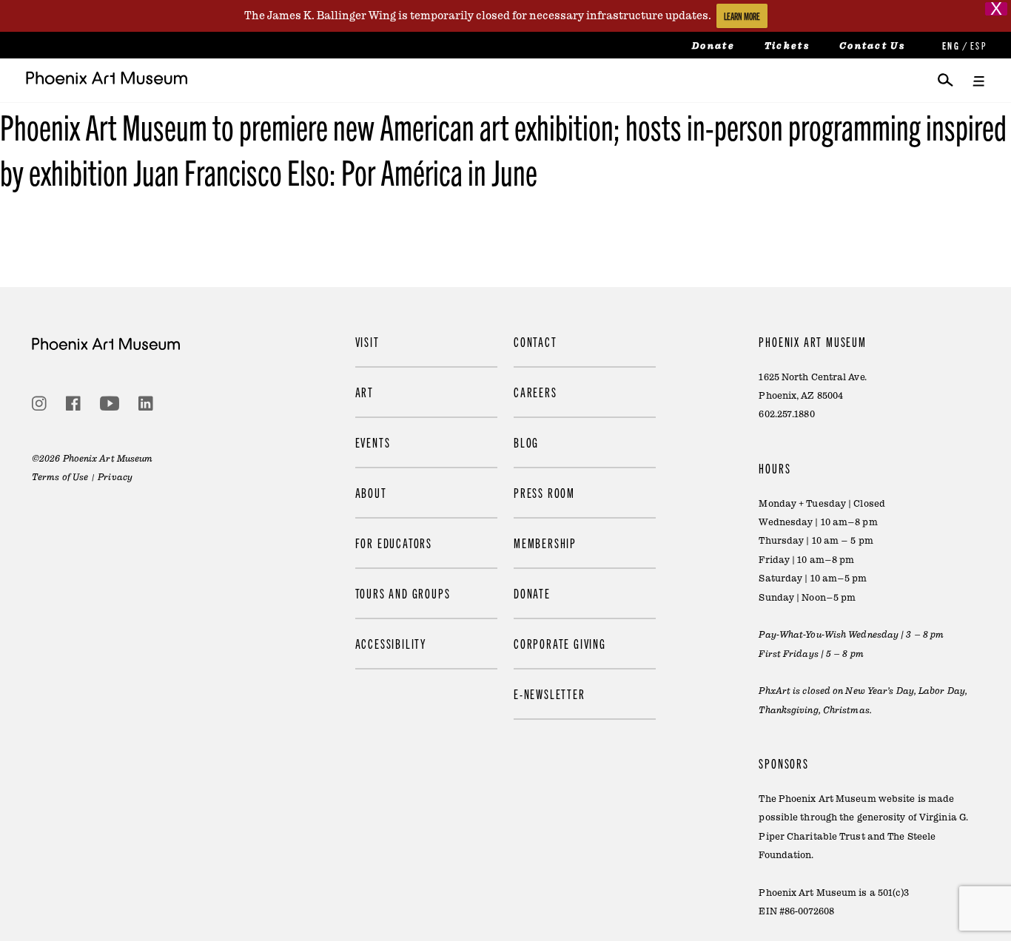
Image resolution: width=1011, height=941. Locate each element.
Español (977, 45)
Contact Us (872, 46)
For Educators (393, 542)
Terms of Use (60, 477)
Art (364, 391)
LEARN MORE (742, 16)
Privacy (115, 477)
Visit (367, 341)
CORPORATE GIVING (560, 643)
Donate (713, 46)
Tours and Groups (403, 593)
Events (373, 442)
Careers (535, 391)
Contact (535, 341)
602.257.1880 (786, 414)
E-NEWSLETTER (549, 693)
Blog (526, 442)
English (949, 45)
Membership (545, 542)
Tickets (787, 46)
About (371, 492)
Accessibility (390, 643)
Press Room (544, 492)
